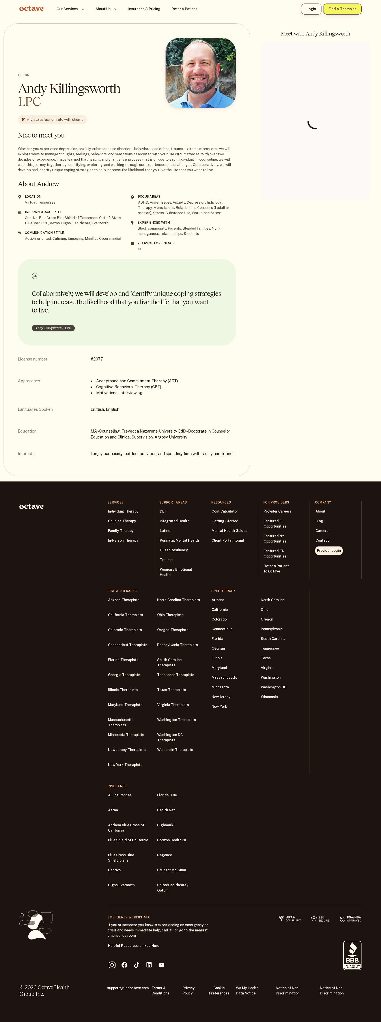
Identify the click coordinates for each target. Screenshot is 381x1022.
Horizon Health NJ (171, 840)
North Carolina (273, 600)
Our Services (67, 9)
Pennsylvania (272, 629)
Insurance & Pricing (144, 9)
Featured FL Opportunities (275, 523)
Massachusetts (224, 677)
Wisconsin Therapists (175, 750)
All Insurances (120, 795)
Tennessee (270, 648)
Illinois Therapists (123, 690)
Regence (164, 855)
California (220, 610)
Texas (266, 658)
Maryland (219, 668)
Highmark (165, 825)
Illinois (217, 658)
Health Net (166, 810)
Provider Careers (277, 511)
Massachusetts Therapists (121, 722)
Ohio (264, 610)
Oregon (267, 619)
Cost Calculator (225, 511)
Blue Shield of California (128, 840)
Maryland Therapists (125, 705)
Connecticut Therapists (127, 645)
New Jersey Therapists (127, 750)
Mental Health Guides (229, 531)
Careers (322, 531)
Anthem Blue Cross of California (126, 827)
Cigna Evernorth (121, 885)
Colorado (219, 619)
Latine (165, 531)
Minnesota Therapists (126, 735)
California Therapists (125, 615)
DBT (163, 511)
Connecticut (222, 629)
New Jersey (221, 697)
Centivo (114, 870)
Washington (271, 677)
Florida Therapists (123, 660)
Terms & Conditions (160, 990)
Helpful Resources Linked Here (133, 946)
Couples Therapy (122, 521)
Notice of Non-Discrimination (288, 990)
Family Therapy (121, 531)
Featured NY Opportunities (275, 538)
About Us (103, 9)
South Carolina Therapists (169, 662)
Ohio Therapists (170, 615)
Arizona (218, 600)
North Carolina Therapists (178, 600)
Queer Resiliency (174, 550)
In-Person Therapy (123, 540)
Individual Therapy (123, 511)
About (320, 511)
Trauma (166, 560)
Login (311, 9)
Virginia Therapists (173, 705)
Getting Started (225, 521)
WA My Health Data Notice (247, 990)
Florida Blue (167, 795)
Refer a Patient (184, 9)
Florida (217, 639)
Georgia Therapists (124, 675)
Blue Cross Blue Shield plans (121, 857)
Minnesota (220, 687)
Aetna (113, 810)
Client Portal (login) (228, 540)
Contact (322, 540)
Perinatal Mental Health (179, 540)
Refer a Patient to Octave (276, 568)
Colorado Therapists (125, 630)
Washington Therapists (176, 720)
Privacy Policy (189, 990)
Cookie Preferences (219, 990)
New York (219, 706)
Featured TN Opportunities (275, 553)
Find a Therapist (342, 9)
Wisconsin (269, 697)
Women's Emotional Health (176, 572)
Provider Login (329, 550)
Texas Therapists (171, 690)
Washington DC (273, 687)
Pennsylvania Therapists (177, 645)
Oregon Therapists (173, 630)
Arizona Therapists (124, 600)
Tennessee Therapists (175, 675)
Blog (319, 521)
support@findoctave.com (128, 988)
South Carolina (273, 639)
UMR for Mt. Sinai (171, 870)
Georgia (218, 648)
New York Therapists (125, 765)
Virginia (267, 668)
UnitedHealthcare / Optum (173, 887)
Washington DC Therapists (170, 737)
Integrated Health (174, 521)
